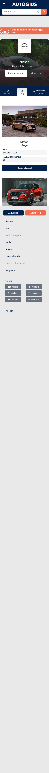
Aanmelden (13, 212)
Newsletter (35, 299)
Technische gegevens (40, 92)
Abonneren (35, 212)
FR (11, 311)
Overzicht (8, 93)
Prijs (22, 93)
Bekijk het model (25, 168)
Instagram (35, 293)
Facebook (14, 293)
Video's (15, 286)
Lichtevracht (36, 73)
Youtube (14, 299)
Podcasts (35, 286)
